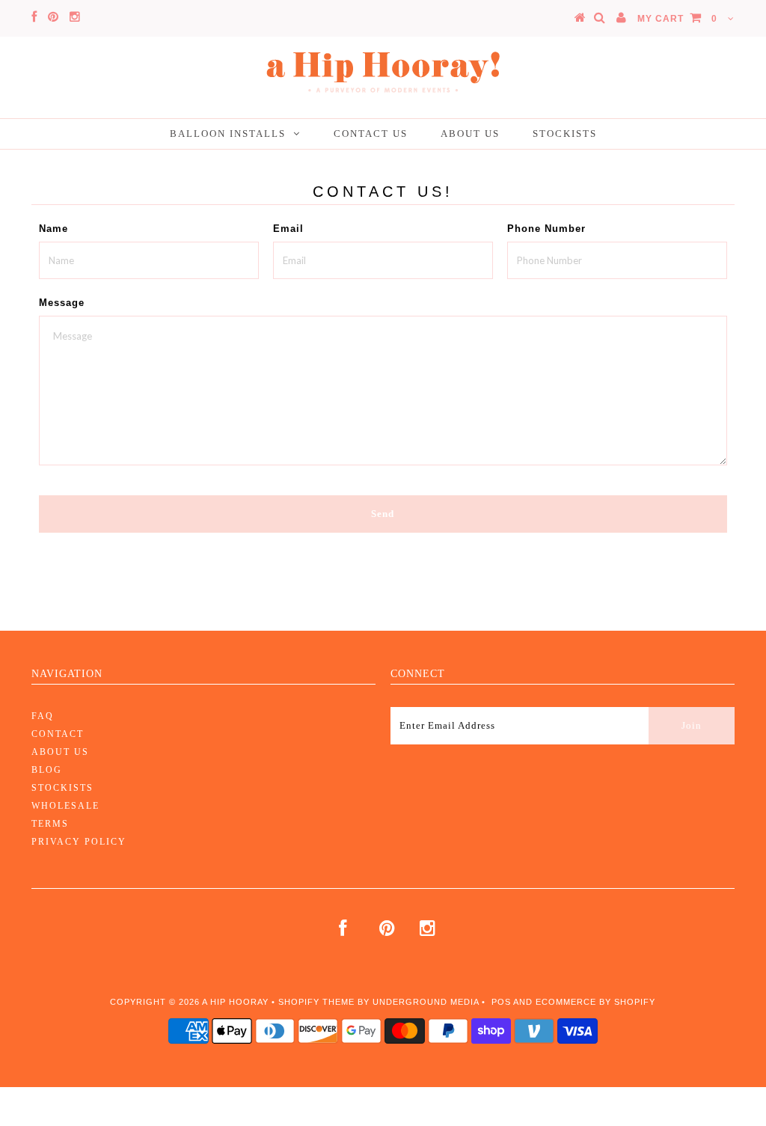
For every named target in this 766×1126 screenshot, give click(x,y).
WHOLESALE (65, 806)
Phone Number (546, 228)
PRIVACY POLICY (78, 841)
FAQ (42, 716)
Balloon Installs (228, 133)
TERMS (50, 824)
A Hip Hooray (235, 1001)
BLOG (46, 770)
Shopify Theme (316, 1001)
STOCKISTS (62, 788)
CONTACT (57, 734)
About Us (470, 133)
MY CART (677, 18)
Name (53, 228)
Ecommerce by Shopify (595, 1001)
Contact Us (371, 133)
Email (288, 228)
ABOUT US (60, 752)
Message (62, 302)
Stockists (565, 133)
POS (501, 1001)
